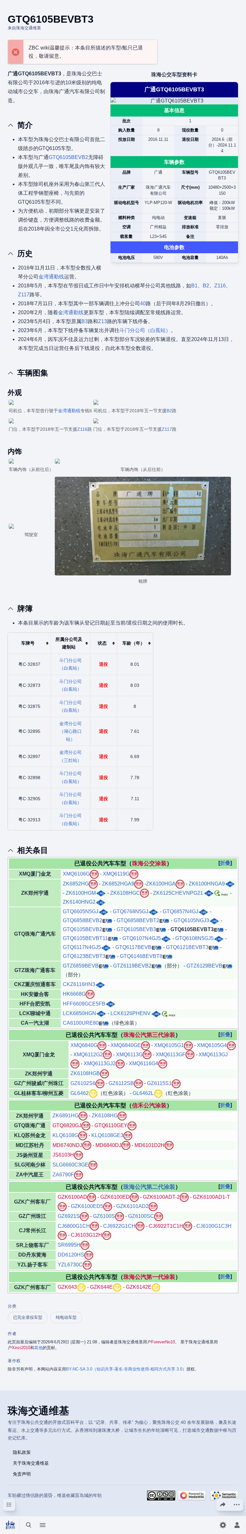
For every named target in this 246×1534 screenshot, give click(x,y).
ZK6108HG (105, 1115)
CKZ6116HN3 (79, 984)
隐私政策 (22, 1451)
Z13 (102, 321)
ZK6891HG (65, 1115)
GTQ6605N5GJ (80, 911)
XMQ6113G (129, 1054)
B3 (84, 321)
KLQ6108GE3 (107, 1135)
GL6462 (79, 1093)
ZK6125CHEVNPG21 (178, 893)
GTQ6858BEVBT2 (138, 920)
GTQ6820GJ (67, 1125)
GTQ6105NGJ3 (191, 920)
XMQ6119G (116, 874)
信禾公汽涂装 (149, 1105)
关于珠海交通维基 (31, 1462)
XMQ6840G (83, 1045)
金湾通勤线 (51, 276)
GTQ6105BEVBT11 (85, 938)
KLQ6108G (65, 1135)
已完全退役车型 (27, 1317)
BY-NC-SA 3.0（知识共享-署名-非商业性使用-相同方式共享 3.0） (126, 1369)
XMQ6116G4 (143, 1063)
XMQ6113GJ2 (100, 1063)
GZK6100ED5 (87, 1206)
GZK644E (101, 1287)
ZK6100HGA (161, 883)
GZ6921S (69, 1216)
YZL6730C (70, 1264)
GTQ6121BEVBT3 (187, 947)
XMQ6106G (76, 874)
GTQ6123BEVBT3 (84, 956)
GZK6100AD (72, 1197)
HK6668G (74, 994)
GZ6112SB (121, 1083)
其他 (38, 1347)
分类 (12, 1306)
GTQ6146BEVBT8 (141, 956)
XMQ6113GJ (213, 1054)
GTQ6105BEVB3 (136, 929)
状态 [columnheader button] (102, 643)
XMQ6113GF (170, 1054)
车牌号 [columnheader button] (28, 643)
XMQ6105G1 (169, 1045)
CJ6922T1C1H (166, 1226)
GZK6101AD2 (132, 1206)
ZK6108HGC (125, 893)
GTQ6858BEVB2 (82, 920)
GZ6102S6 (82, 1083)
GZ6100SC (141, 1216)
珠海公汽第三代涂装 (149, 1035)
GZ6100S (104, 1216)
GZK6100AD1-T (211, 1197)
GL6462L (143, 1093)
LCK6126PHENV (131, 1013)
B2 (206, 285)
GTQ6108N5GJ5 (194, 938)
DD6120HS (71, 1254)
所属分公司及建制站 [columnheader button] (68, 643)
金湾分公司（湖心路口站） (70, 731)
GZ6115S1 (159, 1083)
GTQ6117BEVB (133, 947)
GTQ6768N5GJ (130, 911)
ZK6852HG (76, 883)
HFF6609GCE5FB (84, 1003)
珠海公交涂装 (149, 863)
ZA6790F (63, 1174)
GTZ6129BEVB (204, 965)
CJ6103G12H (86, 1235)
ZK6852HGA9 (118, 883)
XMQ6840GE (126, 1045)
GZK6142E (139, 1287)
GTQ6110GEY (110, 1125)
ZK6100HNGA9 (207, 883)
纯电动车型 (66, 1317)
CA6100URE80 (81, 1023)
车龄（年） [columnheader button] (133, 643)
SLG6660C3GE (70, 1164)
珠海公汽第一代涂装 (149, 1277)
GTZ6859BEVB (81, 965)
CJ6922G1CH (119, 1226)
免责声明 (22, 1473)
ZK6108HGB (85, 1073)
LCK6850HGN (79, 1013)
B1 (194, 285)
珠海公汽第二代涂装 (149, 1187)
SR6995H (69, 1245)
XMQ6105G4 (212, 1045)
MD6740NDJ (67, 1145)
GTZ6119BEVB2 (132, 965)
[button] (225, 863)
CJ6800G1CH (74, 1226)
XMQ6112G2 (88, 1054)
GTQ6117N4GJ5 (82, 947)
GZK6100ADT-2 (161, 1197)
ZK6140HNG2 (79, 902)
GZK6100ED (115, 1197)
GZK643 (67, 1287)
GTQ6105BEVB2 (68, 157)
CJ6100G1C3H (214, 1226)
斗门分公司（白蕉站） (145, 330)
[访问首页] (10, 1525)
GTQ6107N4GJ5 (141, 938)
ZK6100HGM (81, 893)
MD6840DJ (108, 1145)
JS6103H (63, 1155)
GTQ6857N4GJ (180, 911)
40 (143, 303)
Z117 (23, 294)
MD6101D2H (150, 1145)
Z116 (220, 285)
